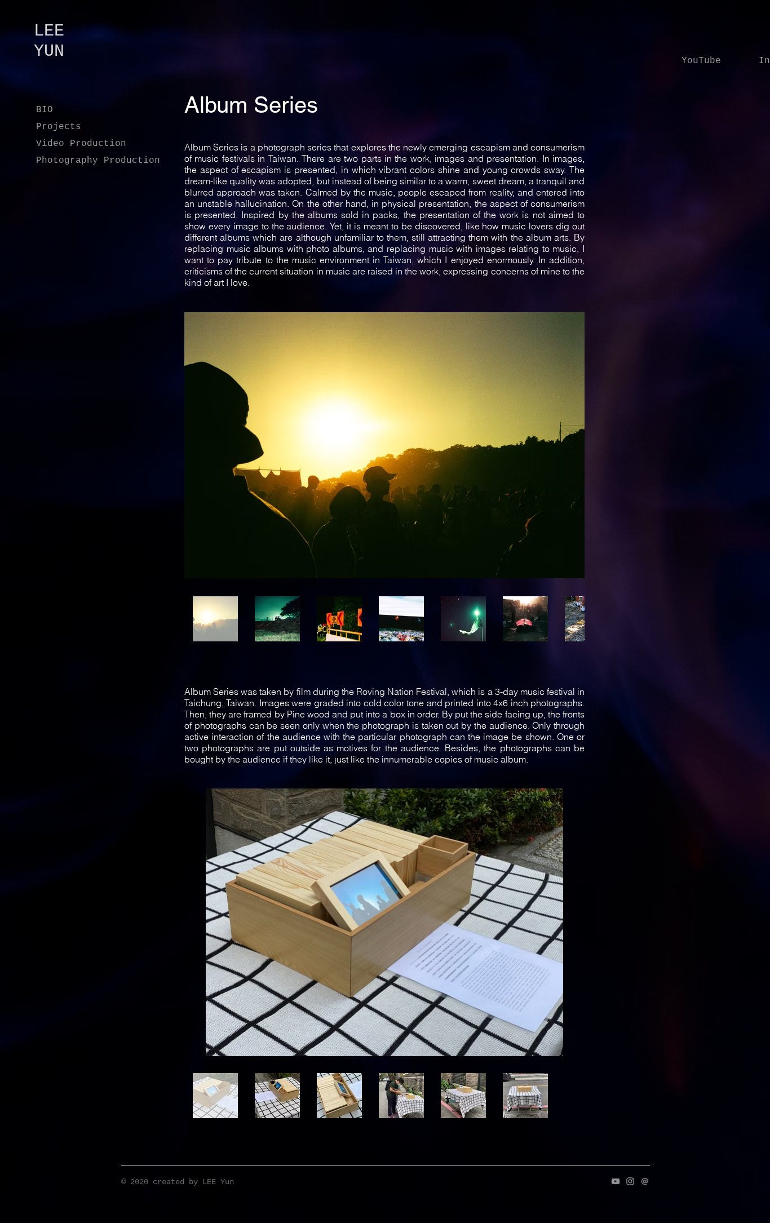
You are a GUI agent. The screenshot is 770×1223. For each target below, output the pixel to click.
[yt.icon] (615, 1181)
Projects (58, 127)
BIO (44, 110)
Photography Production (94, 161)
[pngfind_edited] (645, 1181)
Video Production (81, 144)
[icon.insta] (630, 1181)
